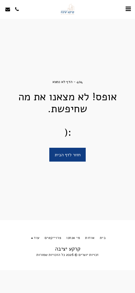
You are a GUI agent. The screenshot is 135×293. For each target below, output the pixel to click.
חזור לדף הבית (68, 155)
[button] (128, 9)
